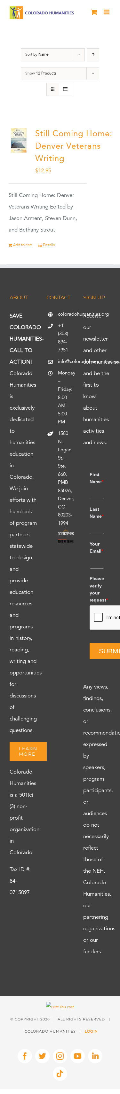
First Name (96, 478)
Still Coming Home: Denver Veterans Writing (73, 146)
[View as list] (65, 89)
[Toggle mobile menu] (107, 12)
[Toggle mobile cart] (94, 12)
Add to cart (22, 245)
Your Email (96, 547)
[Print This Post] (60, 1007)
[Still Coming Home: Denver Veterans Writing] (18, 140)
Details (49, 245)
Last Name (96, 513)
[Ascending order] (93, 54)
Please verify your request (97, 589)
